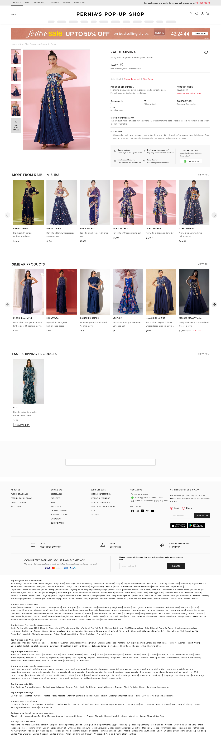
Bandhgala (65, 657)
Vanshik (127, 607)
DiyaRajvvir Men (131, 613)
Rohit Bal (156, 589)
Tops (114, 643)
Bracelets (43, 669)
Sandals (80, 675)
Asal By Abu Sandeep (104, 583)
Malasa (27, 598)
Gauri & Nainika (81, 586)
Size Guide (148, 79)
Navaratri (70, 716)
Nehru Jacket (28, 654)
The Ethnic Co (55, 610)
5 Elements (147, 631)
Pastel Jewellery (77, 672)
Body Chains (139, 669)
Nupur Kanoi (176, 586)
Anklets (162, 669)
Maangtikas (93, 669)
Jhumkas (183, 672)
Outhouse (118, 628)
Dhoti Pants (162, 643)
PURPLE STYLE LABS (19, 494)
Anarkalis (26, 643)
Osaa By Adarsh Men (169, 583)
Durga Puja (110, 716)
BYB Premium (45, 707)
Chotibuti (49, 704)
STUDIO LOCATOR (18, 502)
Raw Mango (16, 583)
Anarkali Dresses (105, 687)
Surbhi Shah (34, 595)
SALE (53, 502)
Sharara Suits (72, 687)
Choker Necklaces (34, 675)
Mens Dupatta (78, 657)
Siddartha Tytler (18, 592)
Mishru (155, 586)
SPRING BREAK (199, 616)
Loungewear (115, 657)
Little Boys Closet (80, 704)
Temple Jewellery (95, 672)
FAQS (93, 510)
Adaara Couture (107, 598)
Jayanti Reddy (97, 586)
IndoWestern (173, 657)
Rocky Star (152, 583)
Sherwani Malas (130, 657)
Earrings (26, 669)
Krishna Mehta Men (121, 610)
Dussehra (81, 716)
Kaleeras (104, 669)
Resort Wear (193, 643)
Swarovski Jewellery (42, 672)
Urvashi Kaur (176, 598)
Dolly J (119, 583)
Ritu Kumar (145, 589)
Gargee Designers (149, 613)
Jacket (104, 696)
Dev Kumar (105, 610)
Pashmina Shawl (79, 678)
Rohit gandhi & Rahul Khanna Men (148, 607)
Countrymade (54, 607)
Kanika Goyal (89, 595)
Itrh (85, 598)
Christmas (122, 716)
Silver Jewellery (132, 672)
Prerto (100, 634)
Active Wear (57, 660)
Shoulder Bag (38, 678)
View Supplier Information (189, 93)
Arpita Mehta (169, 595)
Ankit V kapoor (70, 607)
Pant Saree (126, 646)
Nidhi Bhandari (133, 631)
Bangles (59, 669)
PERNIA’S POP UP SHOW (21, 498)
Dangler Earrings (169, 672)
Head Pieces (125, 669)
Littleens (166, 704)
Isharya (29, 628)
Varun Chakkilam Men (89, 619)
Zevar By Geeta (166, 628)
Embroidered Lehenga (53, 687)
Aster (147, 628)
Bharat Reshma (81, 610)
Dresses (85, 643)
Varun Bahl (130, 592)
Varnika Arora (68, 628)
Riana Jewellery (57, 631)
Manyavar (41, 586)
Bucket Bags (198, 675)
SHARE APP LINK (202, 516)
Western (161, 657)
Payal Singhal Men (64, 616)
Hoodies (128, 654)
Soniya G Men (184, 616)
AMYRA (195, 631)
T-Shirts (153, 654)
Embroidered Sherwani (88, 696)
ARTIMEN (79, 613)
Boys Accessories (166, 696)
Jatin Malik (27, 613)
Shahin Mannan (161, 598)
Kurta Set (84, 687)
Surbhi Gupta (39, 598)
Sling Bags (168, 675)
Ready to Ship (139, 646)
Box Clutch (64, 678)
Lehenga (37, 687)
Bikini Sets (16, 646)
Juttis (94, 675)
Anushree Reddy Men (43, 613)
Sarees (46, 643)
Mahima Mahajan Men (21, 616)
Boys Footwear (149, 696)
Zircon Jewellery (61, 672)
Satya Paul (59, 583)
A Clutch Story (117, 631)
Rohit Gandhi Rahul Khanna (86, 592)
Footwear (69, 660)
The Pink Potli (97, 628)
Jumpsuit (91, 657)
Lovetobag (90, 631)
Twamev (28, 610)
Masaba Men (40, 616)
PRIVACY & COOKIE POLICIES (103, 506)
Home (14, 44)
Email (177, 508)
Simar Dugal (16, 598)
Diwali (14, 716)
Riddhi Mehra (115, 589)
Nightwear (77, 646)
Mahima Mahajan (142, 586)
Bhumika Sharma (193, 592)
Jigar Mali (93, 598)
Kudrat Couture (196, 613)
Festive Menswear (31, 660)
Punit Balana (62, 589)
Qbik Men (15, 613)
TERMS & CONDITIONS (100, 502)
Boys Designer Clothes (21, 696)
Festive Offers (154, 646)
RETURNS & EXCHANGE (100, 498)
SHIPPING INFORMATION (101, 494)
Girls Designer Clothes (21, 687)
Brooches (84, 660)
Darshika (94, 610)
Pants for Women (177, 643)
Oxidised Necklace (53, 675)
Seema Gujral (197, 589)
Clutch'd (109, 628)
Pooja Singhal (45, 583)
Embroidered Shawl (97, 678)
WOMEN (17, 2)
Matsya (196, 595)
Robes (137, 654)
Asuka (195, 607)
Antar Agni (70, 583)
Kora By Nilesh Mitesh (111, 619)
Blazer (112, 696)
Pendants (188, 669)
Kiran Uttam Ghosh (123, 586)
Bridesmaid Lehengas (144, 643)
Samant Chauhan (19, 595)
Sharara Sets (104, 643)
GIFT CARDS (56, 506)
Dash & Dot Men (25, 607)
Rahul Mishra (123, 52)
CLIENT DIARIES (57, 523)
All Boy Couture (193, 704)
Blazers (161, 654)
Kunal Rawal (16, 610)
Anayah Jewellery (75, 631)
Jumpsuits (43, 646)
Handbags (125, 675)
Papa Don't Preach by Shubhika (26, 589)
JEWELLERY (39, 2)
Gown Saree (114, 646)
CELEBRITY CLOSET (59, 510)
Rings (51, 669)
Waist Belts (145, 675)
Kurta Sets (36, 643)
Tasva (14, 607)
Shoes (72, 675)
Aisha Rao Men (100, 613)
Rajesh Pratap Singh (98, 589)
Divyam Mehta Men (88, 607)
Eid (45, 716)
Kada (64, 675)
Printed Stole (115, 678)
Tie (77, 660)
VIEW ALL (203, 174)
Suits (64, 654)
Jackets (33, 646)
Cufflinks (144, 657)
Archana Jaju (53, 598)
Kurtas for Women (59, 643)
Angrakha (53, 657)
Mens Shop (16, 660)
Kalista (109, 586)
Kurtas (57, 654)
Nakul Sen (164, 586)
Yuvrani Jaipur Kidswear (112, 704)
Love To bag (83, 628)
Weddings (133, 716)
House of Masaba (153, 595)
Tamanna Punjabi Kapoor (140, 598)
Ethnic (153, 657)
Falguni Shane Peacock (134, 583)
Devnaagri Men (139, 610)
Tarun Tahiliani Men (195, 610)
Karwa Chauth (147, 716)
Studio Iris (121, 598)
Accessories (102, 657)
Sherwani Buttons (184, 654)
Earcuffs (114, 669)
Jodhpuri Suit (32, 657)
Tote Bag (26, 678)
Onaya (69, 586)
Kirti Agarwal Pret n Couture (24, 707)
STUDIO (66, 2)
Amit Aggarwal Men (175, 610)
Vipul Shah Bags (182, 631)
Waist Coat (89, 654)
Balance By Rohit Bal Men (45, 619)
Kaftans (121, 643)
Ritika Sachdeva (87, 634)
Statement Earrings (150, 672)
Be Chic (157, 631)
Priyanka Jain (103, 595)
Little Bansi (38, 704)
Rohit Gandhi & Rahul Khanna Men (141, 616)
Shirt (118, 696)
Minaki (45, 631)
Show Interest (132, 78)
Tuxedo (43, 657)
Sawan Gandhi (184, 595)
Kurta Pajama (17, 657)
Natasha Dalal (30, 583)
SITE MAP (95, 515)
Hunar (154, 628)
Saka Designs (178, 704)
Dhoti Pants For (131, 687)
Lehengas (15, 643)
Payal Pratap (48, 589)
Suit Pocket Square (114, 654)
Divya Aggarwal (49, 595)
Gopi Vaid (138, 595)
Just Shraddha (18, 631)
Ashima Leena (107, 592)
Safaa (64, 598)
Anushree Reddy (84, 583)
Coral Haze (167, 631)
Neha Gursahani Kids (150, 704)
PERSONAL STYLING (59, 515)
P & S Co (27, 704)
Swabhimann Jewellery (186, 628)
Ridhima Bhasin (130, 589)
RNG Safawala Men (114, 616)
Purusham (68, 610)
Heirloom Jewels (175, 669)
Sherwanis (75, 643)
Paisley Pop (59, 634)
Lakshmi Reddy (63, 704)
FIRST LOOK (79, 2)
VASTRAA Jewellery (134, 628)
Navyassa (94, 704)
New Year (160, 716)
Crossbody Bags (183, 675)
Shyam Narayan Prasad (70, 595)
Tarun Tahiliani (35, 592)
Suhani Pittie (72, 634)
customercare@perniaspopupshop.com (151, 501)
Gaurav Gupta (64, 592)
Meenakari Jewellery (20, 672)
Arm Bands (152, 669)
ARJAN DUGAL (115, 613)
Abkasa (88, 613)
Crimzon (108, 634)
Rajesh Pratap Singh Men (110, 607)
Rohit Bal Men (172, 607)
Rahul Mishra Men (96, 616)
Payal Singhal (49, 592)
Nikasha (119, 592)
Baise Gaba (16, 586)
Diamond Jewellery (114, 672)
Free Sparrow (132, 704)
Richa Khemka (75, 598)
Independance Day (33, 716)
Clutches (115, 675)
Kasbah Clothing (179, 613)
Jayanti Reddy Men (68, 619)
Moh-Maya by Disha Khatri (48, 628)
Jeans (197, 654)
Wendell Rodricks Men (21, 619)
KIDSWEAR (54, 2)
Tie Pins (99, 654)
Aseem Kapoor (191, 598)
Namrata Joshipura (174, 592)
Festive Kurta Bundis (190, 657)
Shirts (38, 654)
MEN (27, 2)
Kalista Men (164, 613)
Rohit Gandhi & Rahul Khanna (176, 589)
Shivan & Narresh (56, 586)
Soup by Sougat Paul (122, 595)
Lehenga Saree (99, 646)
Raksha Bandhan (56, 716)
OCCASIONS (56, 519)
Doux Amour (103, 631)
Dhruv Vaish (40, 607)
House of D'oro (33, 631)
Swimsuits (55, 646)
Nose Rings (81, 669)
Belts (87, 675)
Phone (189, 508)
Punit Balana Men (156, 610)
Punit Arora (80, 616)
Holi (20, 716)
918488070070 (202, 3)
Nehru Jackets (58, 696)
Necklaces (16, 669)
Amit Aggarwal (156, 592)
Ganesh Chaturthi (95, 716)
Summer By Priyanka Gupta (193, 583)
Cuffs (34, 669)
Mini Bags (15, 678)
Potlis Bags (104, 675)
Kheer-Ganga (40, 610)
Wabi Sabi (186, 607)
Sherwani (47, 654)
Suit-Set (170, 654)
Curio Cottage (18, 628)
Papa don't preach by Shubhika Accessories (31, 634)
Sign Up (176, 565)
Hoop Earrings (18, 675)
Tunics (130, 643)
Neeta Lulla (142, 592)
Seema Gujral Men (167, 616)
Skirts (25, 646)
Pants (70, 654)
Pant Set (45, 660)
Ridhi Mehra (29, 586)
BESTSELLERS (56, 494)
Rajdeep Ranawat (78, 589)
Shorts (145, 654)
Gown (93, 643)
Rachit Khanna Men (64, 613)
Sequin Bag (52, 678)
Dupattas (65, 646)
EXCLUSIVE (55, 498)
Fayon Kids (16, 704)
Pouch (135, 675)
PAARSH (51, 616)
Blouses (86, 646)
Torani (205, 595)
